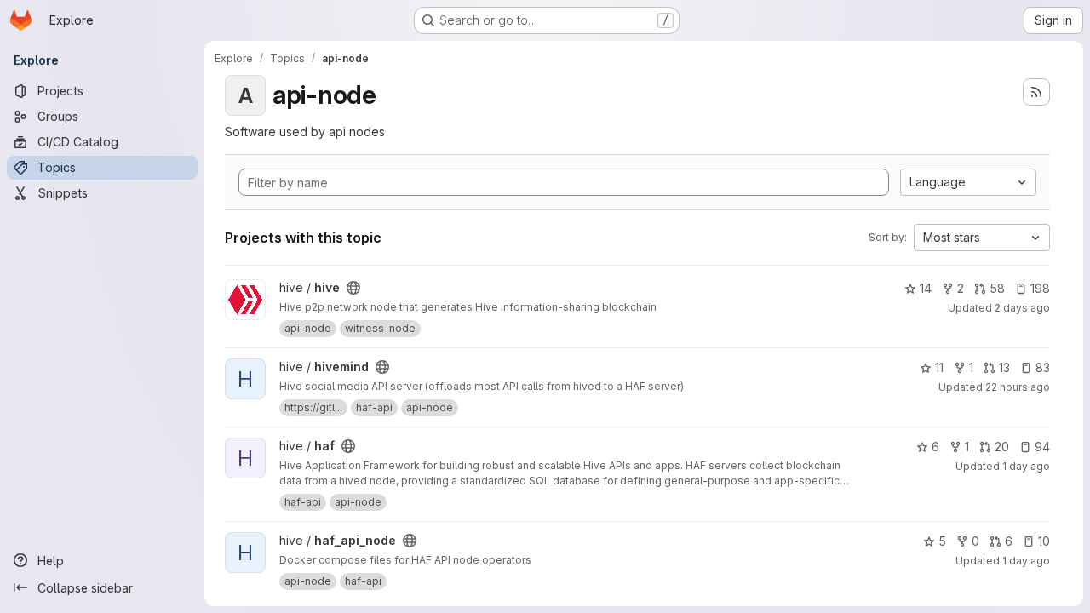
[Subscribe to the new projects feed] (1036, 92)
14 (926, 288)
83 (1043, 367)
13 (1004, 367)
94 (1042, 446)
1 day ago (1026, 466)
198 (1040, 288)
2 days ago (1022, 307)
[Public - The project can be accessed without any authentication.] (353, 288)
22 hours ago (1017, 387)
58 (997, 288)
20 (1002, 446)
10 (1044, 541)
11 (939, 367)
